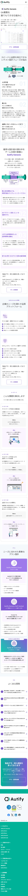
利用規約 (3, 886)
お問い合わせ (4, 882)
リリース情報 (4, 863)
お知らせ (3, 884)
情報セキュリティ (6, 889)
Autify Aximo (4, 830)
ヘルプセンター (4, 861)
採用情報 (3, 877)
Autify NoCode (4, 837)
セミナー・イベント (5, 849)
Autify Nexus (4, 833)
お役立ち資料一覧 (5, 852)
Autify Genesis (4, 835)
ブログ (2, 854)
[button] (26, 2)
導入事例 (3, 847)
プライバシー (6, 879)
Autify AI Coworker (5, 828)
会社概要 (3, 875)
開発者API (3, 865)
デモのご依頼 (4, 891)
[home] (5, 2)
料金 (2, 845)
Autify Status (4, 867)
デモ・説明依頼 (14, 47)
